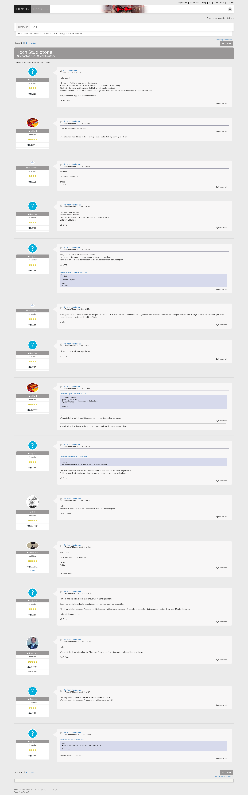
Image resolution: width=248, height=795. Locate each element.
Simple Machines (36, 789)
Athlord (34, 131)
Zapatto (33, 79)
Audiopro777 (33, 167)
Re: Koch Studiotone (72, 121)
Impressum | (183, 2)
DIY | (211, 2)
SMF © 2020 (26, 789)
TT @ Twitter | (220, 2)
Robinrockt (33, 552)
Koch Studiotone (70, 70)
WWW (32, 571)
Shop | (205, 2)
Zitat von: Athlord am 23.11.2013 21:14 (73, 457)
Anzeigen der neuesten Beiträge (220, 18)
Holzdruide (33, 653)
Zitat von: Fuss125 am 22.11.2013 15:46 (73, 272)
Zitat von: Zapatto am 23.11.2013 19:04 (73, 394)
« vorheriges (220, 40)
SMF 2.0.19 (17, 789)
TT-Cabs (230, 2)
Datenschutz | (195, 2)
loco (33, 512)
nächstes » (229, 40)
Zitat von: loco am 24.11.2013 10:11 (72, 740)
